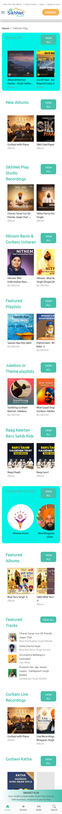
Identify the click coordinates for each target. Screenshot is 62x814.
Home (5, 28)
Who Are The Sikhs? (12, 4)
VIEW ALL (48, 39)
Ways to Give (53, 4)
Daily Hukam (31, 4)
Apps (42, 4)
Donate (50, 12)
